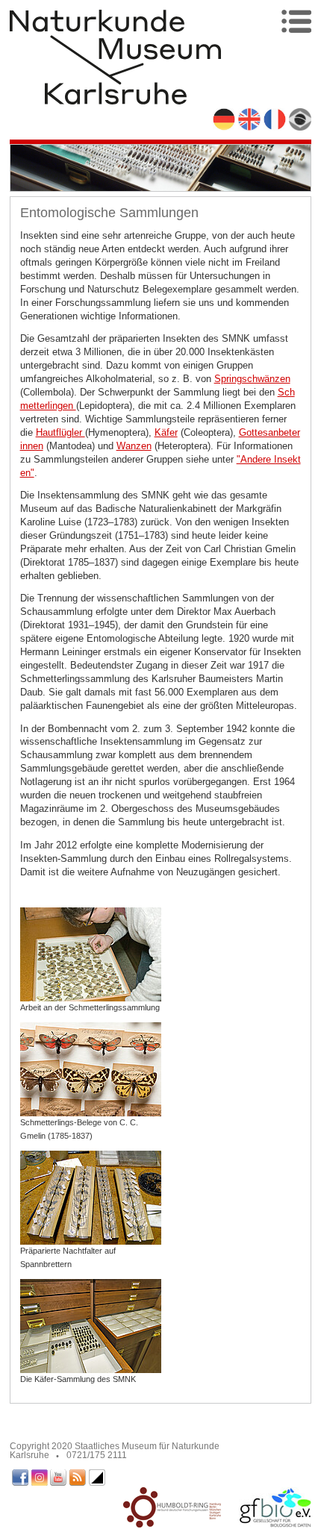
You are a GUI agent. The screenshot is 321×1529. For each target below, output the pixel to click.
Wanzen (134, 445)
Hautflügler (60, 432)
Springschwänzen (252, 378)
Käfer (166, 432)
